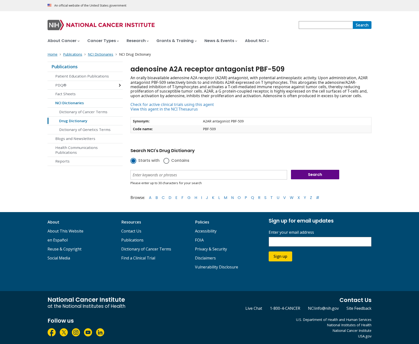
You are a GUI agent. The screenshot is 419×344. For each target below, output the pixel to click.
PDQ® (60, 85)
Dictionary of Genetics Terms (85, 129)
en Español (58, 240)
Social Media (59, 258)
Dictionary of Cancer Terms (83, 111)
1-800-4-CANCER (285, 308)
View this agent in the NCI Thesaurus (164, 109)
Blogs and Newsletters (75, 138)
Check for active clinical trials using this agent (172, 104)
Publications (64, 66)
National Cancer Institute (351, 330)
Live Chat (253, 308)
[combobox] (326, 25)
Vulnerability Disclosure (216, 267)
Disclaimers (205, 258)
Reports (62, 161)
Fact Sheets (65, 93)
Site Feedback (358, 308)
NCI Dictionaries (69, 102)
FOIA (199, 240)
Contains (180, 160)
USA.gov (364, 336)
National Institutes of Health (349, 325)
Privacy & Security (211, 249)
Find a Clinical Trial (138, 258)
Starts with (149, 160)
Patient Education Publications (82, 76)
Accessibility (206, 231)
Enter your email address (291, 232)
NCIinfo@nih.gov (323, 308)
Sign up (280, 256)
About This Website (65, 231)
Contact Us (131, 231)
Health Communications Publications (76, 150)
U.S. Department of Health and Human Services (333, 319)
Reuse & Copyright (64, 249)
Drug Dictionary (73, 120)
